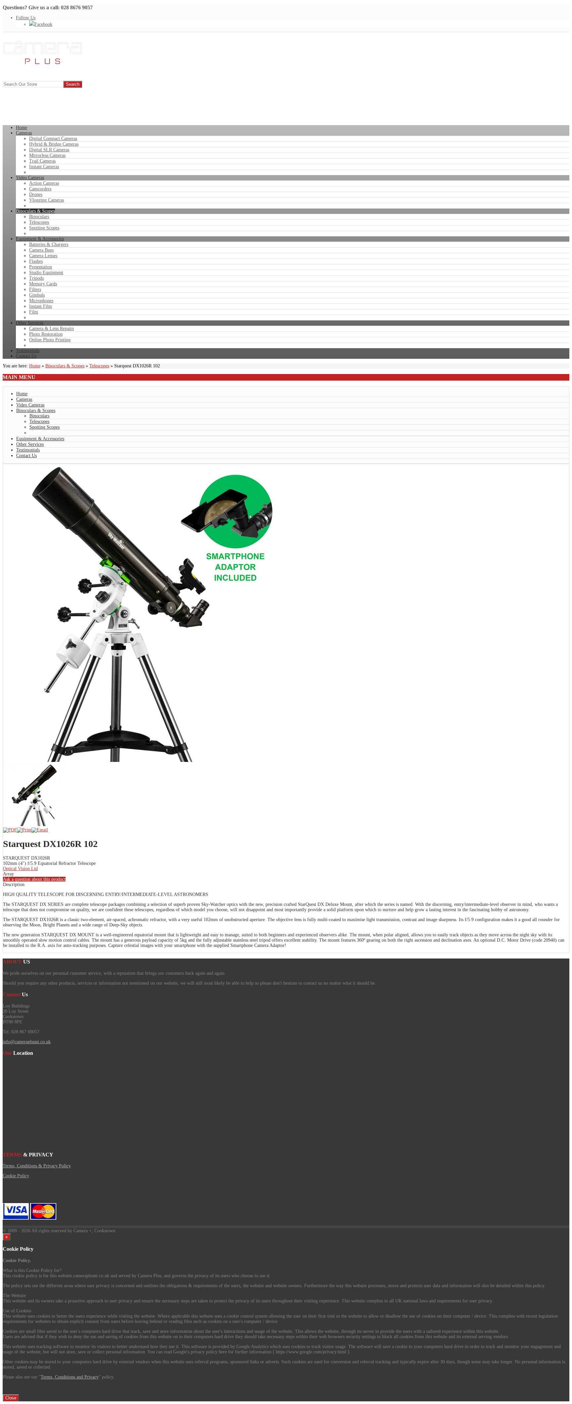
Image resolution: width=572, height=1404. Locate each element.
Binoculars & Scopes (64, 365)
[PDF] (10, 829)
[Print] (24, 829)
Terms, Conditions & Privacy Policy (37, 1165)
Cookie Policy (16, 1175)
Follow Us (25, 17)
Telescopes (99, 365)
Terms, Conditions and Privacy (70, 1377)
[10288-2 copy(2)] (34, 824)
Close (10, 1397)
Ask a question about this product (34, 879)
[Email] (39, 829)
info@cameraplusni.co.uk (27, 1041)
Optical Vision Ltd (20, 868)
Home (34, 365)
